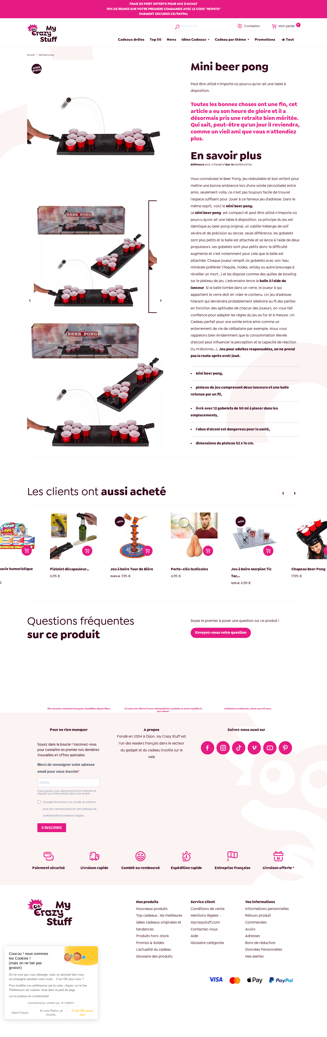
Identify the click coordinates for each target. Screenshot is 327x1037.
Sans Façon (20, 1012)
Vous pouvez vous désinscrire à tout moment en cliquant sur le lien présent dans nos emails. (66, 792)
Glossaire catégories (207, 942)
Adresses (252, 936)
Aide (194, 936)
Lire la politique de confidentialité (29, 996)
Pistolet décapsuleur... (53, 569)
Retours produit (258, 915)
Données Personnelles (263, 949)
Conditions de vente (207, 908)
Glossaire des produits (154, 956)
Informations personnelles (267, 908)
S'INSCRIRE (51, 828)
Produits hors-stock (152, 936)
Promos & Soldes (150, 942)
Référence (197, 164)
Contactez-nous (204, 929)
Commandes (255, 922)
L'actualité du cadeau (153, 949)
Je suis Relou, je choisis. (51, 1012)
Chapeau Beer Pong (292, 569)
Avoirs (250, 929)
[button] (283, 493)
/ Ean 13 (228, 164)
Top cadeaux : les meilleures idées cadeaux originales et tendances (159, 922)
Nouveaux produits (152, 908)
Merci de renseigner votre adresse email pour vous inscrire (66, 768)
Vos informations (260, 902)
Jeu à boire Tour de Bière (115, 569)
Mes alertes (254, 956)
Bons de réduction (260, 942)
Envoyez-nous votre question (220, 632)
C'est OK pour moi (82, 1012)
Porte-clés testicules (173, 569)
